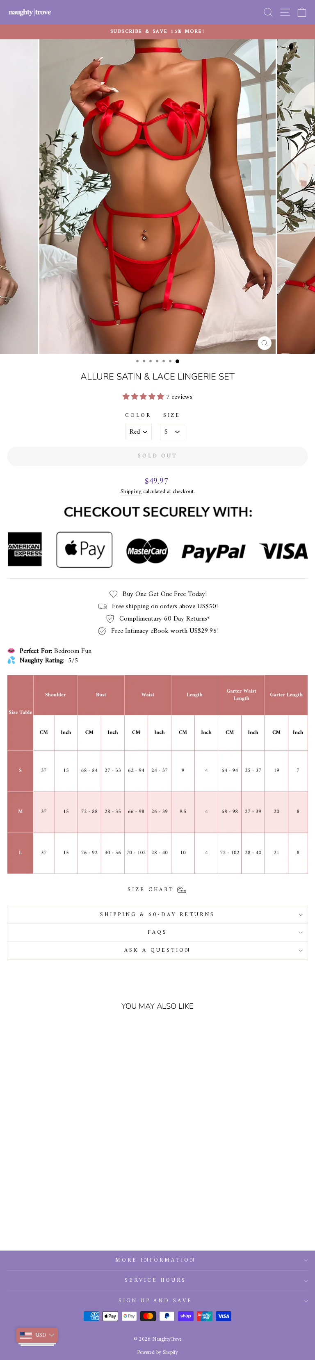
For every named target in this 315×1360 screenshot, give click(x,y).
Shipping (131, 492)
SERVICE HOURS (156, 1280)
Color (138, 416)
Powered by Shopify (157, 1352)
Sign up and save (156, 1300)
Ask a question (157, 950)
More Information (155, 1260)
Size (172, 416)
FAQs (157, 932)
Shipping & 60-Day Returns (157, 914)
